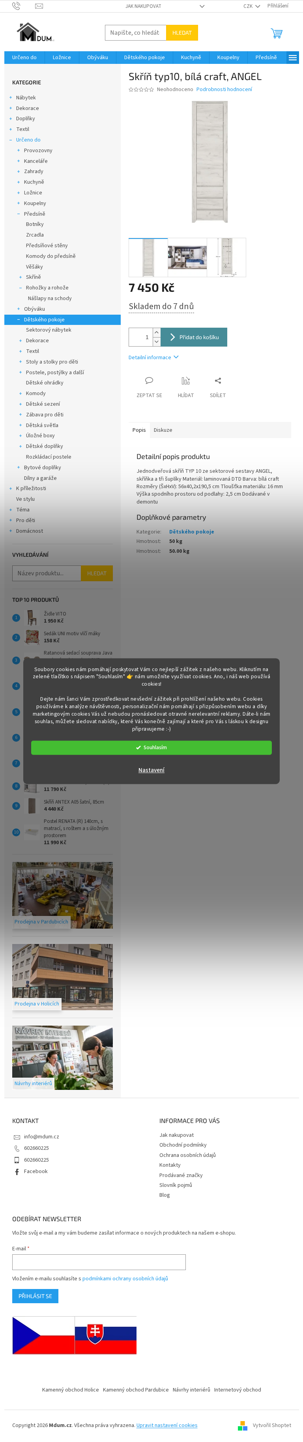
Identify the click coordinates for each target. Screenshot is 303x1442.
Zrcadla (35, 235)
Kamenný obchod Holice (70, 1390)
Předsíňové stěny (47, 246)
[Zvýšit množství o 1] (157, 332)
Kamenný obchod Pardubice (136, 1390)
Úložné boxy (40, 436)
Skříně (33, 277)
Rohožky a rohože (47, 288)
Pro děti (25, 520)
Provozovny (38, 151)
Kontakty (170, 1165)
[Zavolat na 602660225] (24, 5)
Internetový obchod (237, 1390)
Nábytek (26, 98)
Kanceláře (36, 161)
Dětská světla (42, 425)
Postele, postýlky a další (55, 373)
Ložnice (33, 193)
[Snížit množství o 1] (157, 341)
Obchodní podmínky (183, 1145)
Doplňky (25, 119)
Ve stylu (25, 499)
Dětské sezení (43, 404)
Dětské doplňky (44, 446)
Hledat (182, 32)
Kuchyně (34, 182)
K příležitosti (31, 488)
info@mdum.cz (41, 1137)
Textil (22, 129)
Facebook (36, 1171)
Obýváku (34, 309)
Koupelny (35, 203)
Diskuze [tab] (163, 430)
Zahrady (33, 171)
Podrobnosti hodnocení (224, 89)
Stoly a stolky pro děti (52, 362)
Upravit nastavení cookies (167, 1425)
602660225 (36, 1148)
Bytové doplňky (42, 468)
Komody (36, 393)
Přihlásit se (35, 1296)
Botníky (35, 224)
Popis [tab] (139, 430)
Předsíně (34, 214)
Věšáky (34, 267)
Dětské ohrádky (45, 383)
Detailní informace (150, 358)
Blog (164, 1195)
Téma (23, 510)
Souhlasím (155, 747)
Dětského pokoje (44, 320)
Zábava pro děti (45, 415)
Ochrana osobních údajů (187, 1155)
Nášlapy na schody (50, 298)
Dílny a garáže (40, 478)
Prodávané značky (181, 1175)
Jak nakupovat (143, 6)
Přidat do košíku (199, 337)
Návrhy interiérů (191, 1390)
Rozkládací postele (48, 457)
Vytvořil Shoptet (272, 1426)
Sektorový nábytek (48, 330)
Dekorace (27, 108)
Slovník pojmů (175, 1185)
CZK (248, 6)
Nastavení (151, 770)
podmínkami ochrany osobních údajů (125, 1279)
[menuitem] (24, 57)
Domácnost (29, 531)
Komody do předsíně (51, 256)
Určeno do (28, 140)
